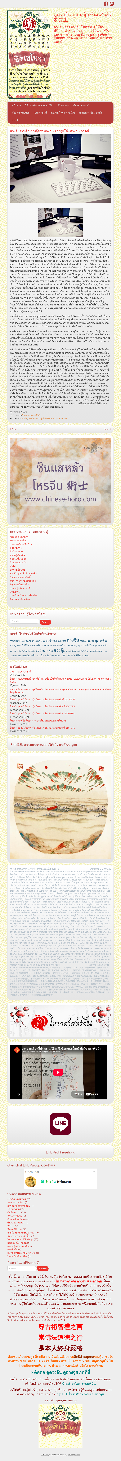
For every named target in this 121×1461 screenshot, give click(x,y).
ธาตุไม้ (70, 645)
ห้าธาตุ (44, 651)
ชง (44, 641)
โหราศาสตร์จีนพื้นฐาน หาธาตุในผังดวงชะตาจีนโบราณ (38, 720)
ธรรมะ (26, 645)
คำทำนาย (27, 641)
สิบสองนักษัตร (33, 651)
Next (107, 429)
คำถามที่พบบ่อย (18, 558)
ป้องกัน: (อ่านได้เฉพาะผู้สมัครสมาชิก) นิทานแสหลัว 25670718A (42, 713)
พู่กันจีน (97, 645)
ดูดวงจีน (101, 640)
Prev (13, 429)
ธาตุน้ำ (54, 645)
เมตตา (13, 655)
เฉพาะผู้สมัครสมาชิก (20, 588)
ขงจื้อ (20, 641)
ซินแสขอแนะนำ (81, 105)
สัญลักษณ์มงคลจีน (19, 584)
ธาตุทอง (46, 645)
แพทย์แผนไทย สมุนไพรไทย (24, 595)
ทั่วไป (12, 566)
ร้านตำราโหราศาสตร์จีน (79, 1384)
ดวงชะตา (84, 641)
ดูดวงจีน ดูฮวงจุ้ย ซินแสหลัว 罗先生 (83, 17)
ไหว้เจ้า (87, 655)
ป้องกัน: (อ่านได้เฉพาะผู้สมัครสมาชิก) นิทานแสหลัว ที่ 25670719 (42, 706)
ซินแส (53, 640)
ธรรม (19, 645)
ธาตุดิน (37, 645)
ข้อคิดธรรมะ (16, 551)
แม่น (38, 656)
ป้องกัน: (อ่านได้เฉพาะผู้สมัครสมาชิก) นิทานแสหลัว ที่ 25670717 (42, 727)
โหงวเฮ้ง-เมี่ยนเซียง (20, 599)
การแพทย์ (14, 641)
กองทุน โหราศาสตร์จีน (63, 112)
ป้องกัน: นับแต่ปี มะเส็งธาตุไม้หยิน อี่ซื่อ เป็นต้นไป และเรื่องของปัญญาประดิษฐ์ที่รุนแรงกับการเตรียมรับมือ (60, 680)
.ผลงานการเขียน (18, 540)
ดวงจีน (73, 640)
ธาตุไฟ (61, 645)
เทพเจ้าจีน (15, 591)
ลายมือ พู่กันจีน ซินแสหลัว (23, 573)
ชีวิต (47, 641)
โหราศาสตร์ (55, 655)
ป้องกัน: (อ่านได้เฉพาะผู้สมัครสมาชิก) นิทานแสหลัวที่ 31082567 (42, 699)
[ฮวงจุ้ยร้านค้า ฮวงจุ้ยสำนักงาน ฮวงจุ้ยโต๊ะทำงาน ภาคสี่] (60, 168)
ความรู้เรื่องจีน (17, 555)
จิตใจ (37, 641)
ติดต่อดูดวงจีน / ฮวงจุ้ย (91, 112)
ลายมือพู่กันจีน (21, 651)
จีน (40, 640)
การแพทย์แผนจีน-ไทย (21, 544)
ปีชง (92, 645)
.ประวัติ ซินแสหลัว (19, 536)
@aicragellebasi (74, 1455)
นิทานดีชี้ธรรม (17, 569)
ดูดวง (91, 640)
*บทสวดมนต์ (40, 112)
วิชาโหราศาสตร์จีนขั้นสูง (23, 580)
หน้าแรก (16, 105)
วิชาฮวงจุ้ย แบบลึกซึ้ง (31, 415)
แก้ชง (18, 655)
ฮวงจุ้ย (24, 418)
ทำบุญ (13, 645)
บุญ (75, 645)
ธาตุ (31, 645)
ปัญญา (80, 645)
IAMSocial (44, 1455)
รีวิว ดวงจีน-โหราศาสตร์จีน (39, 105)
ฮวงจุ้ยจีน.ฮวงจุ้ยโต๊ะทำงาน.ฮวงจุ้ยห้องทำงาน (48, 418)
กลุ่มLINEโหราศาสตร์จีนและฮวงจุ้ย (80, 1394)
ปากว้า (86, 645)
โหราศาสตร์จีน (71, 655)
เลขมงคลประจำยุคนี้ (20, 671)
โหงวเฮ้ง (45, 655)
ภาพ (102, 645)
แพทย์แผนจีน (29, 655)
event (15, 120)
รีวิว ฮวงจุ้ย (63, 105)
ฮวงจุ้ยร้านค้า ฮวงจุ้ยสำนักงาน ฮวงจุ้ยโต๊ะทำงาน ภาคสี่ (49, 131)
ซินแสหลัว (62, 641)
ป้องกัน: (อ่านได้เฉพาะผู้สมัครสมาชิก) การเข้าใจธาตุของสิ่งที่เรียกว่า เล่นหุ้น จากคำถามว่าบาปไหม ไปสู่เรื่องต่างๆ (60, 691)
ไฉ (82, 655)
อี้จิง (51, 650)
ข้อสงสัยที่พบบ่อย (21, 112)
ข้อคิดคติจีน (16, 547)
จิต (33, 641)
